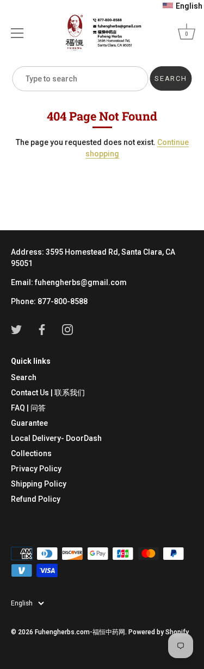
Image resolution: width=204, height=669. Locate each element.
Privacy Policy (36, 468)
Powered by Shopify (158, 632)
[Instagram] (67, 329)
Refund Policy (35, 499)
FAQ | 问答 (28, 407)
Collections (31, 453)
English (22, 603)
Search (23, 377)
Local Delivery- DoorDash (56, 438)
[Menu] (17, 33)
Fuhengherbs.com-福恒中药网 (80, 632)
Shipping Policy (38, 483)
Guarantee (29, 423)
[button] (182, 6)
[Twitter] (16, 329)
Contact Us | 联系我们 (48, 392)
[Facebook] (41, 329)
